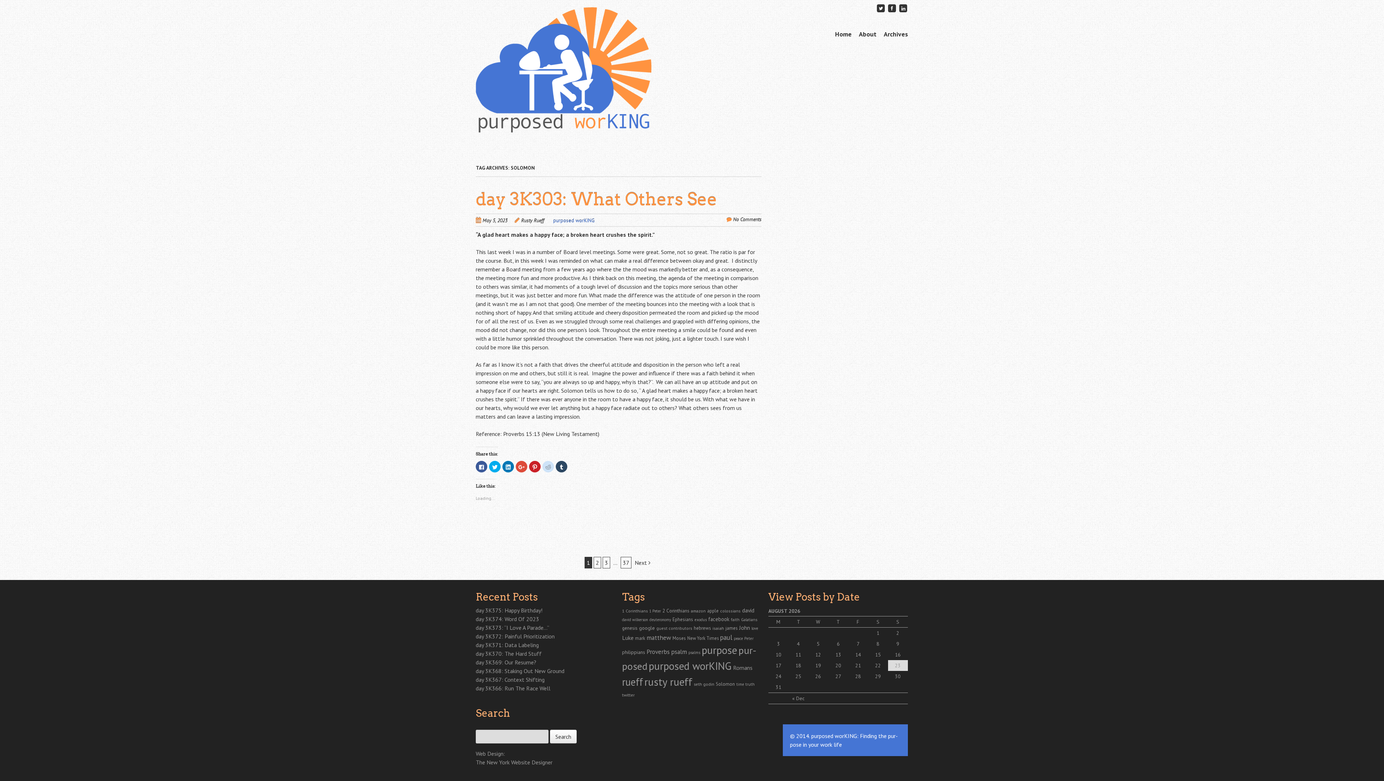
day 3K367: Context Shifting (510, 679)
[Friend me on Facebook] (892, 8)
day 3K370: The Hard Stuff (509, 653)
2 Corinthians (675, 610)
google (647, 628)
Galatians (749, 619)
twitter (628, 695)
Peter (749, 638)
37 (626, 562)
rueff (632, 682)
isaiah (718, 628)
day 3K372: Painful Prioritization (515, 636)
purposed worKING (574, 220)
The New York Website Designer (514, 762)
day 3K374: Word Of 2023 (507, 619)
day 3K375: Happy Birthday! (509, 610)
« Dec (798, 698)
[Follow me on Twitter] (881, 8)
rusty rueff (668, 682)
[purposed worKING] (564, 119)
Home (843, 34)
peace (738, 638)
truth (750, 684)
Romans (743, 667)
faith (735, 619)
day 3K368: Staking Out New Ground (520, 671)
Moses (679, 638)
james (732, 628)
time (740, 684)
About (868, 34)
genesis (630, 628)
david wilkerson (635, 619)
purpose (719, 650)
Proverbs (658, 651)
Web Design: (490, 753)
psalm (679, 651)
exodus (701, 619)
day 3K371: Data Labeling (507, 645)
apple (713, 611)
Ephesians (683, 619)
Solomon (725, 684)
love (754, 628)
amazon (698, 611)
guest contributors (674, 628)
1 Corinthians (635, 611)
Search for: (487, 726)
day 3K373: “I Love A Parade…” (512, 627)
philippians (633, 652)
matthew (659, 637)
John (744, 627)
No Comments (747, 219)
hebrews (702, 628)
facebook (718, 619)
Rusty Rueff (532, 220)
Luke (628, 637)
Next (641, 562)
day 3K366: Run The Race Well (513, 688)
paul (726, 637)
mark (640, 638)
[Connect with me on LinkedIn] (903, 8)
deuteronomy (660, 619)
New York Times (703, 638)
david (748, 610)
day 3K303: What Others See (596, 199)
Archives (896, 34)
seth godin (704, 684)
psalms (694, 652)
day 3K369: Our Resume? (506, 662)
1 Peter (655, 611)
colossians (730, 611)
